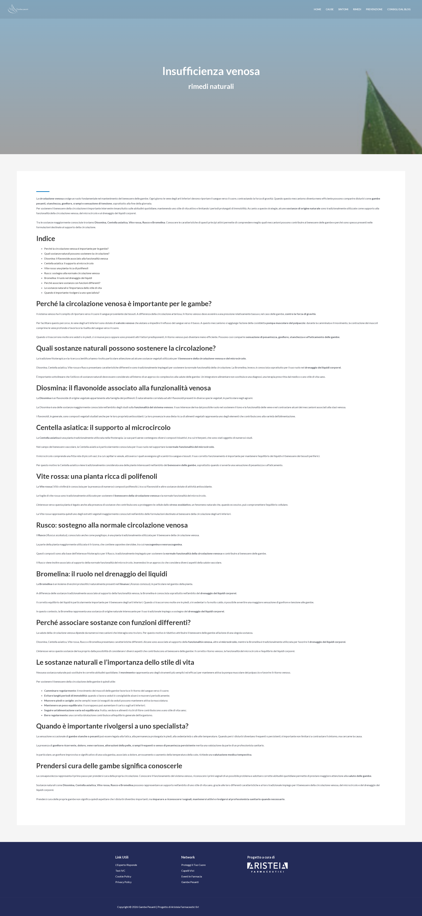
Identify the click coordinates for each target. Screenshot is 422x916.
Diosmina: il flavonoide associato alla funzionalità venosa (76, 258)
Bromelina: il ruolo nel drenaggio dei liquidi (68, 277)
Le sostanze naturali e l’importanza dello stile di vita (73, 287)
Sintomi (343, 9)
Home (317, 9)
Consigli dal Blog (399, 9)
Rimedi (357, 9)
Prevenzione (374, 9)
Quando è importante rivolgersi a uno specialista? (72, 292)
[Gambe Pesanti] (17, 9)
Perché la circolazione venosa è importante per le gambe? (76, 248)
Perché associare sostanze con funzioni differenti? (72, 282)
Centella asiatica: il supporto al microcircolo (69, 263)
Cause (329, 9)
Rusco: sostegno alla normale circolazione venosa (72, 273)
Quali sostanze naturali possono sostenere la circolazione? (76, 253)
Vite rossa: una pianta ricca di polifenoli (66, 268)
